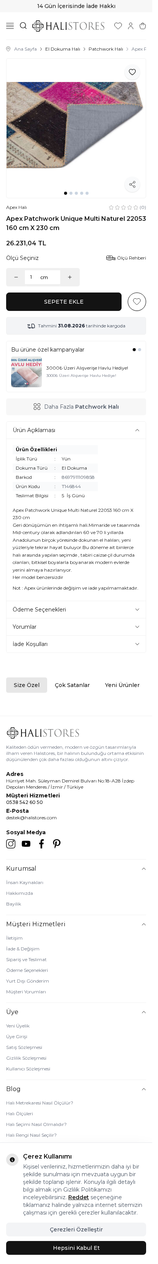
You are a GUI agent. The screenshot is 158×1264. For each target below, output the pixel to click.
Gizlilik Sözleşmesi (26, 1058)
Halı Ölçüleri (19, 1113)
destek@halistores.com (31, 817)
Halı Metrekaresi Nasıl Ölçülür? (39, 1103)
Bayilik (13, 904)
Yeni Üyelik (18, 1026)
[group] (76, 128)
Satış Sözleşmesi (24, 1047)
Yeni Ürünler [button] (122, 685)
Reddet (78, 1197)
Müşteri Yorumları (26, 991)
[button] (65, 193)
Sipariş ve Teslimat (26, 959)
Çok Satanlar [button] (72, 685)
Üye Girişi (16, 1036)
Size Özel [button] (27, 685)
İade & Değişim (23, 949)
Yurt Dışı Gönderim (27, 981)
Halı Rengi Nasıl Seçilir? (31, 1135)
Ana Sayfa (25, 49)
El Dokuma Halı (62, 49)
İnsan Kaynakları (24, 882)
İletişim (14, 938)
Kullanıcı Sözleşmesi (28, 1069)
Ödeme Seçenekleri (27, 970)
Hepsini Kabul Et (76, 1247)
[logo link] (68, 25)
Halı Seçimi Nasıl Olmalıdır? (36, 1124)
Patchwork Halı (106, 49)
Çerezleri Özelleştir (76, 1229)
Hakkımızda (19, 893)
